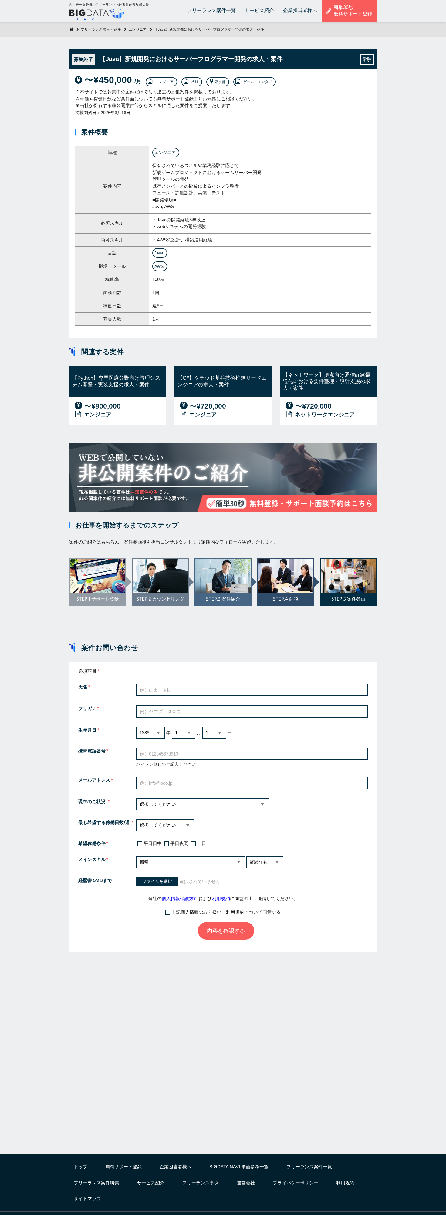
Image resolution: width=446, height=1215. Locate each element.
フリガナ (87, 708)
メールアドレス (94, 780)
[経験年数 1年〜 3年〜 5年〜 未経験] (264, 862)
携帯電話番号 (92, 750)
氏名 (82, 686)
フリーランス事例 (200, 1182)
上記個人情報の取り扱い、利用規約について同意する (226, 912)
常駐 (194, 82)
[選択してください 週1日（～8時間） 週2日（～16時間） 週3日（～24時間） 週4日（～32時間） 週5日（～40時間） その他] (165, 825)
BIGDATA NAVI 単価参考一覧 (239, 1166)
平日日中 (153, 843)
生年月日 (87, 729)
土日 (201, 843)
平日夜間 (179, 843)
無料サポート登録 (123, 1166)
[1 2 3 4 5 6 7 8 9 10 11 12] (183, 732)
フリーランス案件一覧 (211, 10)
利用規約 (221, 898)
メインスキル (92, 859)
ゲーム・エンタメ (257, 82)
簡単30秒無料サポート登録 (352, 10)
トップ (80, 1166)
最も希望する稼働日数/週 (104, 822)
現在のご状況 (92, 801)
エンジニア (137, 29)
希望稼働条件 (92, 843)
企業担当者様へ (300, 10)
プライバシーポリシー (295, 1182)
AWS (159, 266)
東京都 (220, 82)
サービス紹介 (259, 10)
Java (159, 253)
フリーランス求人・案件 (101, 29)
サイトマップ (87, 1198)
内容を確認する (226, 931)
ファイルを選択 (157, 881)
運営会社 (246, 1182)
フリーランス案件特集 (96, 1182)
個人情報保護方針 (180, 898)
